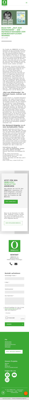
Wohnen (7, 363)
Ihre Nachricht (9, 295)
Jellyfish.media (6, 398)
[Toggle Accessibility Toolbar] (3, 393)
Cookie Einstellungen (16, 392)
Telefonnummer (9, 289)
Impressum (20, 389)
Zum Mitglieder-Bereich (13, 223)
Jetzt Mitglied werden (13, 351)
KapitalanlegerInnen (10, 344)
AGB (16, 391)
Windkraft (7, 366)
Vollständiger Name (11, 275)
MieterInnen (8, 341)
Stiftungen (7, 347)
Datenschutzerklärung (11, 308)
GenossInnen (8, 343)
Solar (6, 364)
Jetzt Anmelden (10, 201)
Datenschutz (10, 391)
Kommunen (8, 345)
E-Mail (7, 282)
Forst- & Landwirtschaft (11, 367)
